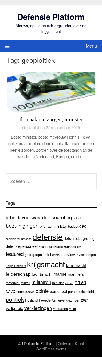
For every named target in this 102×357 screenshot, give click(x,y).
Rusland (31, 300)
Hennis (55, 254)
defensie (48, 236)
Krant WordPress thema (60, 346)
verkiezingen (38, 307)
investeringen (86, 254)
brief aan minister (53, 226)
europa (70, 246)
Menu (91, 46)
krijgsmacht (46, 263)
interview (68, 254)
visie (72, 308)
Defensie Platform (51, 16)
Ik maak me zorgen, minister (51, 119)
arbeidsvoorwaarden (28, 217)
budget (73, 226)
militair (25, 282)
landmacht (76, 265)
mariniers (76, 274)
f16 (79, 247)
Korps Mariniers (16, 266)
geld (28, 254)
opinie (42, 290)
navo (80, 282)
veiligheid (14, 308)
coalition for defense (19, 239)
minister (58, 282)
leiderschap (18, 273)
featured (15, 253)
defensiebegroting (79, 238)
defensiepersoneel (22, 246)
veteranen (60, 308)
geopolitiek (40, 254)
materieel (13, 282)
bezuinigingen (22, 225)
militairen (41, 282)
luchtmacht (42, 274)
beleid (77, 218)
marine (60, 274)
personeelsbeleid (81, 291)
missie (69, 283)
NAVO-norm (15, 291)
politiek (15, 299)
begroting (61, 217)
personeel (58, 291)
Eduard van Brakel (51, 247)
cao (82, 226)
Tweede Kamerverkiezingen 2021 (64, 300)
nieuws (30, 291)
